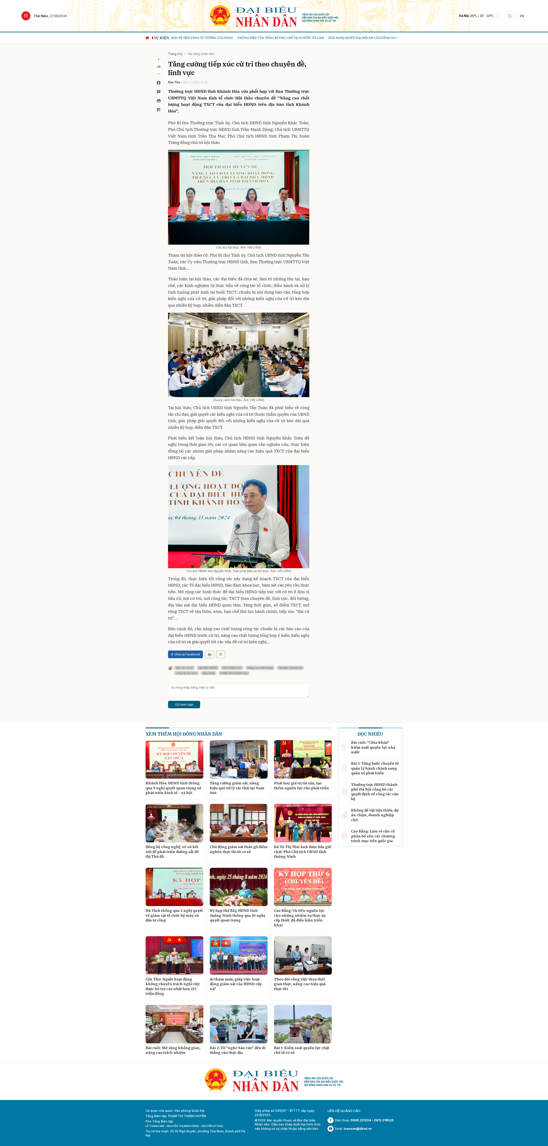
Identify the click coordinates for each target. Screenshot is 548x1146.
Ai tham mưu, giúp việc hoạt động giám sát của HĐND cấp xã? (236, 984)
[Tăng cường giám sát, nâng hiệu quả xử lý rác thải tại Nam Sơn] (239, 759)
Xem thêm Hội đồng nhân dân (184, 734)
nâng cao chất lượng (260, 667)
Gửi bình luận (184, 704)
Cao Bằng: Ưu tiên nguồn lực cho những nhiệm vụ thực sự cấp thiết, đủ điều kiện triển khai (299, 917)
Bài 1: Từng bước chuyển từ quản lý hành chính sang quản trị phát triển (375, 768)
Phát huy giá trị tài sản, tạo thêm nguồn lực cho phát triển (301, 785)
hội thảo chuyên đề (290, 667)
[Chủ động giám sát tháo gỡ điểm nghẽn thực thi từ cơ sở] (239, 823)
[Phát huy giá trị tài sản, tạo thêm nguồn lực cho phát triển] (303, 759)
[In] (209, 654)
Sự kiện (161, 38)
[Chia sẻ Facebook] (158, 82)
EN (522, 16)
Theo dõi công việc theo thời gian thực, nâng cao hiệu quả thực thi (300, 984)
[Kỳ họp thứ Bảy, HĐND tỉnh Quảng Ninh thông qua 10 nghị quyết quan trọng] (239, 887)
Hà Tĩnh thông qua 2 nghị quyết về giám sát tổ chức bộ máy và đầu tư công (174, 915)
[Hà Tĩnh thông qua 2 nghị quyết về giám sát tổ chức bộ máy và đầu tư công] (174, 887)
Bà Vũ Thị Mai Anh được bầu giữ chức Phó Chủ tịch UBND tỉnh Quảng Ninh (302, 852)
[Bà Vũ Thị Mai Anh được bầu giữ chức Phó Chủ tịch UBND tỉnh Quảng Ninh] (303, 823)
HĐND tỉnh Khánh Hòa (233, 673)
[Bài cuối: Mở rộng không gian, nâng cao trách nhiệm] (174, 1024)
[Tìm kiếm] (509, 15)
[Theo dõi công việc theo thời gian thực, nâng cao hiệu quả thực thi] (303, 955)
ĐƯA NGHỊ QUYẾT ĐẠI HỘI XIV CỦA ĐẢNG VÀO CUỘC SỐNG (306, 38)
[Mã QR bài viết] (158, 109)
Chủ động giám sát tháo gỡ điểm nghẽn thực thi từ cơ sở (239, 849)
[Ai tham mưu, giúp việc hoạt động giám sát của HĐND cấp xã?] (239, 955)
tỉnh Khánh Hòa (232, 667)
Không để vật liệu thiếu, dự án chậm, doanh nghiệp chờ (374, 815)
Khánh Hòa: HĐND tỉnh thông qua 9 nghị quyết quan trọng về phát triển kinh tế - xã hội (173, 788)
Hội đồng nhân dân (201, 54)
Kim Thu (174, 82)
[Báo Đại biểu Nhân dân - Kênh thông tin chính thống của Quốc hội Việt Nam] (274, 15)
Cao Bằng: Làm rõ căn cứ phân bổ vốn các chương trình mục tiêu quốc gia (373, 836)
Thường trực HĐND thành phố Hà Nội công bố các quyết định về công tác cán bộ (375, 791)
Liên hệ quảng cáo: (344, 1111)
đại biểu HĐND (208, 667)
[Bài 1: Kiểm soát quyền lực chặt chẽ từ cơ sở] (303, 1024)
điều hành (208, 673)
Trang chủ (175, 54)
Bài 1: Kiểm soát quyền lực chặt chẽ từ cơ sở (301, 1050)
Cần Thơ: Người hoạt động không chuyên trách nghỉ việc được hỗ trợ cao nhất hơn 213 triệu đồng (173, 986)
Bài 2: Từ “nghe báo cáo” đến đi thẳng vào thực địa (237, 1050)
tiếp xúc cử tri (184, 667)
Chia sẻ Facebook (187, 654)
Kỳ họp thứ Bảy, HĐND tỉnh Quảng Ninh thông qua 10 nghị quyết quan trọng (237, 915)
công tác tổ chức (186, 673)
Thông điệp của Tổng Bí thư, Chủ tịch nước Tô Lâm (214, 38)
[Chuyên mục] (25, 15)
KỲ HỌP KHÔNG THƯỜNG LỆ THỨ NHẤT (384, 38)
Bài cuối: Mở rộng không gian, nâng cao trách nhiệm (173, 1050)
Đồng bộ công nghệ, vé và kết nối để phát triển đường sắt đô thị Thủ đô (172, 852)
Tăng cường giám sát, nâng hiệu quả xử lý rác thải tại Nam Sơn (237, 788)
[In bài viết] (158, 100)
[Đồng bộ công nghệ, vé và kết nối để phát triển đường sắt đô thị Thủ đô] (174, 823)
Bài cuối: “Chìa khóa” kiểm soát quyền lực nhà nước (373, 747)
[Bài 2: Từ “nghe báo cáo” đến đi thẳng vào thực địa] (239, 1024)
